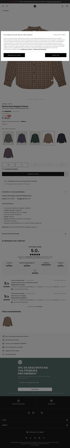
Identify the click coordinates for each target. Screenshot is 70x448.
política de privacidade (39, 49)
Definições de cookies (14, 55)
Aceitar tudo (56, 55)
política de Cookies (26, 49)
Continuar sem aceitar (59, 34)
